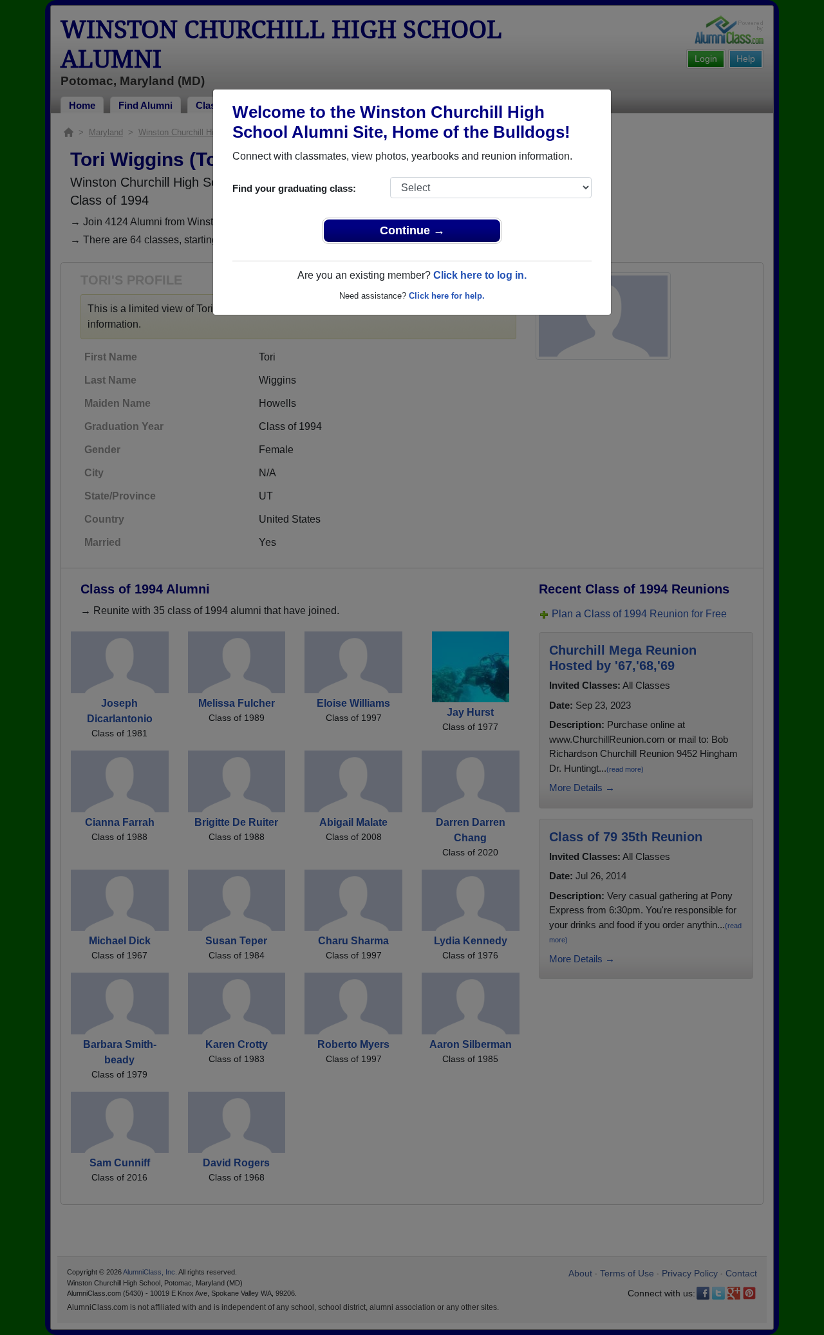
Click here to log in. (480, 275)
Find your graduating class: (294, 188)
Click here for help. (447, 296)
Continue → (412, 230)
